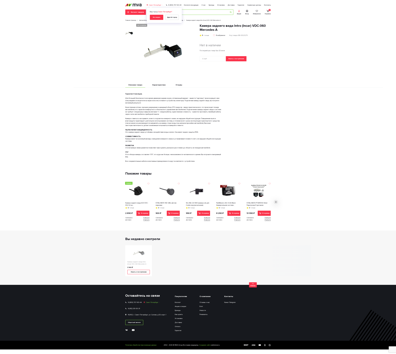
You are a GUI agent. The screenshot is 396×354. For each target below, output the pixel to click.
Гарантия (241, 5)
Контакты (267, 5)
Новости (203, 310)
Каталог (178, 302)
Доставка (231, 5)
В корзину (144, 213)
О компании (205, 296)
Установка (221, 5)
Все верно (156, 17)
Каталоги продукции (191, 5)
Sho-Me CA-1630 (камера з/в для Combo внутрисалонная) (197, 204)
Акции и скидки (180, 306)
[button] (129, 25)
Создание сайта (205, 345)
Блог (201, 306)
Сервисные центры (254, 5)
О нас (204, 5)
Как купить (179, 314)
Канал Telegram (230, 302)
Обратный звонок (134, 322)
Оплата (177, 326)
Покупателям (181, 296)
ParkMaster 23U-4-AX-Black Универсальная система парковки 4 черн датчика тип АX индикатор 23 (227, 204)
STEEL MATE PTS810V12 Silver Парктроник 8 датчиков (257, 204)
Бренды (211, 5)
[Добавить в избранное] (148, 184)
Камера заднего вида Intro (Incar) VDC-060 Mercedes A (136, 263)
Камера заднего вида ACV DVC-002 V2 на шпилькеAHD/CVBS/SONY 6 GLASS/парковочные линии (136, 204)
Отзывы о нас (205, 302)
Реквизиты (203, 314)
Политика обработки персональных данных (140, 345)
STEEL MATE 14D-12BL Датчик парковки (166, 204)
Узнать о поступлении (236, 59)
